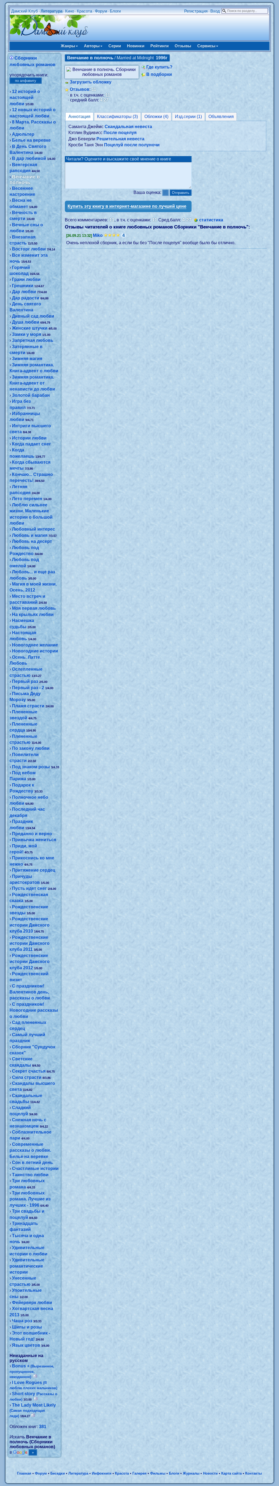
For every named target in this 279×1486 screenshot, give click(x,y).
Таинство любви (30, 1174)
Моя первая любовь (34, 608)
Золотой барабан (31, 395)
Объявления (221, 116)
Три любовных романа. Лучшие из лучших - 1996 (30, 1199)
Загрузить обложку (90, 82)
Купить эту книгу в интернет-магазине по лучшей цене (127, 206)
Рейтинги (159, 46)
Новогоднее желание (35, 645)
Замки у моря (26, 334)
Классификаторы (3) (117, 116)
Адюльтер (23, 134)
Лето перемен (27, 498)
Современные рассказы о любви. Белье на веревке (30, 1150)
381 (42, 1426)
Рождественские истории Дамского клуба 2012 (30, 961)
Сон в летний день (32, 1162)
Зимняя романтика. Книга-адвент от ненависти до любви (32, 383)
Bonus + (32, 1371)
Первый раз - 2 (28, 687)
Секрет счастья (29, 1071)
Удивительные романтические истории (27, 1266)
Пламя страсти (28, 706)
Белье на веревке (31, 140)
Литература (51, 11)
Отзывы (183, 46)
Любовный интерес (33, 529)
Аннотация (79, 116)
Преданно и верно (32, 833)
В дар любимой (29, 158)
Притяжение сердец (33, 870)
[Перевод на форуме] (35, 1376)
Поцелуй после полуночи (132, 145)
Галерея (139, 1473)
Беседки (57, 1473)
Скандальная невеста (128, 126)
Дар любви (24, 291)
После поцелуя (120, 132)
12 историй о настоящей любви (25, 97)
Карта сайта (231, 1473)
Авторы (92, 46)
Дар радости (25, 298)
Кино (69, 11)
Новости (210, 1473)
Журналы (191, 1473)
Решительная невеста (120, 139)
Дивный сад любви (33, 316)
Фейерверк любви (32, 1302)
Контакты (253, 1473)
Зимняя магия (27, 358)
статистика (211, 220)
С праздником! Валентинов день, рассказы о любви (30, 992)
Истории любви (29, 438)
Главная (24, 1473)
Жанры (68, 46)
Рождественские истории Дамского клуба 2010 (30, 925)
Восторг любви (29, 249)
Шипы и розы (27, 1327)
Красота (84, 11)
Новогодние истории (35, 651)
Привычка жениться (34, 839)
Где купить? (159, 67)
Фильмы (157, 1473)
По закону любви (31, 748)
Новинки (135, 46)
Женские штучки (29, 328)
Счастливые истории (35, 1168)
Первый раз (25, 681)
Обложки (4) (156, 116)
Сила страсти (26, 1077)
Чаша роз (22, 1320)
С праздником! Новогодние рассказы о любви (34, 1010)
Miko (98, 235)
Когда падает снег (31, 444)
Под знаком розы (31, 766)
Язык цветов (26, 1345)
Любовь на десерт (32, 541)
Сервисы (206, 46)
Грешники (22, 285)
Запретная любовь (32, 340)
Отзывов (79, 89)
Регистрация (196, 11)
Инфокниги (101, 1473)
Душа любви (25, 322)
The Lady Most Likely (33, 1410)
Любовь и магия (29, 535)
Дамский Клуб (24, 11)
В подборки (159, 74)
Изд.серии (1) (188, 116)
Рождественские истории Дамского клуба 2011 (30, 943)
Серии (114, 46)
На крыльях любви (33, 614)
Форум (101, 11)
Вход (215, 11)
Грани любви (26, 279)
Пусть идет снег (29, 888)
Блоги (115, 11)
